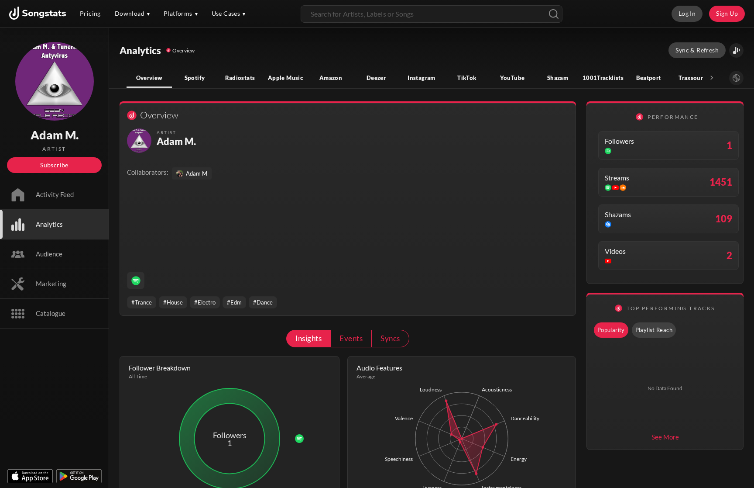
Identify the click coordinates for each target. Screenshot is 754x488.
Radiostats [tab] (240, 77)
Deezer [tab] (376, 77)
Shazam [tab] (557, 77)
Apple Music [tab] (285, 77)
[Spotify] (135, 280)
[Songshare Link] (736, 50)
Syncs (390, 338)
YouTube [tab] (512, 77)
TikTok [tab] (466, 77)
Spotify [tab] (195, 77)
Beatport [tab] (648, 77)
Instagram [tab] (421, 77)
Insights (308, 338)
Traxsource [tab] (694, 77)
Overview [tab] (149, 77)
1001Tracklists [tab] (603, 77)
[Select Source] (736, 78)
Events (351, 338)
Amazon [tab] (330, 77)
